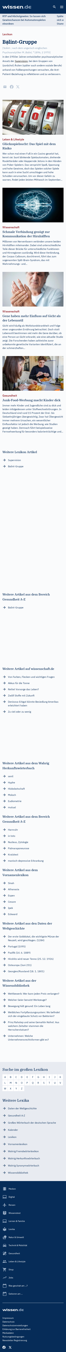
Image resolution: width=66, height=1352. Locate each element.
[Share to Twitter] (18, 87)
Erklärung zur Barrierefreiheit (16, 1329)
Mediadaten (8, 1333)
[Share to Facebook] (12, 87)
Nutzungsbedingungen (13, 1336)
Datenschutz (8, 1321)
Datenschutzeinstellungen (15, 1325)
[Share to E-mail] (5, 87)
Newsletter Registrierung (14, 1340)
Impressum (8, 1318)
